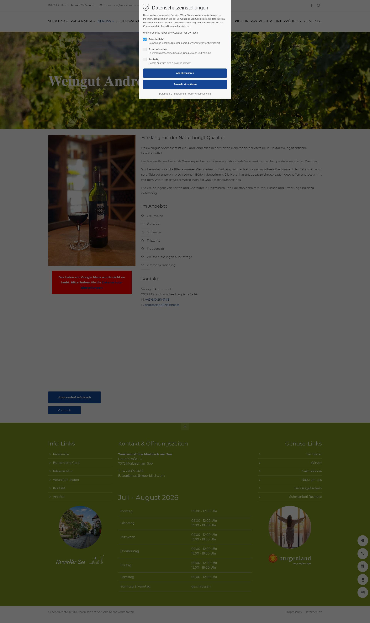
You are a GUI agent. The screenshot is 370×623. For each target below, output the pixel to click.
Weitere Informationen (199, 93)
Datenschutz (165, 93)
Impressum (180, 93)
